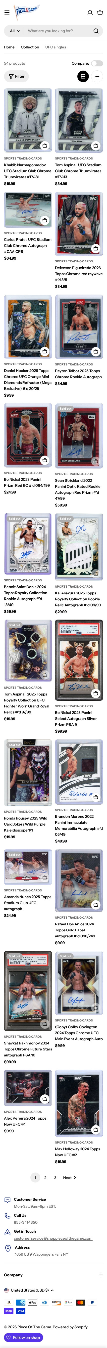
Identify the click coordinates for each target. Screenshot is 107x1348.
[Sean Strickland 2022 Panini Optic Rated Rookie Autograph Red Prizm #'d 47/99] (79, 436)
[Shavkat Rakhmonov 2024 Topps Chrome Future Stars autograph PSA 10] (28, 991)
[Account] (90, 12)
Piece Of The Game (34, 1327)
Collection (30, 47)
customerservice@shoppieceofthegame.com (53, 1238)
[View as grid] (83, 76)
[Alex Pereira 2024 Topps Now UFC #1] (28, 1088)
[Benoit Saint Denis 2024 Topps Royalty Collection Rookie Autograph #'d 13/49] (28, 544)
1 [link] (35, 1177)
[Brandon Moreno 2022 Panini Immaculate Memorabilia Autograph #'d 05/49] (79, 772)
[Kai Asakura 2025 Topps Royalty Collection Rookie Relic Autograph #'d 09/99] (79, 547)
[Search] (96, 31)
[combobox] (53, 31)
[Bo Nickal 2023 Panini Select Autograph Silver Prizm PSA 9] (79, 660)
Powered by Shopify (70, 1327)
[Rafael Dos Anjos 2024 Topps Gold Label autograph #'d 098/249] (79, 880)
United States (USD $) (30, 1290)
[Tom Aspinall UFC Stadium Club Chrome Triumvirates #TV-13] (79, 120)
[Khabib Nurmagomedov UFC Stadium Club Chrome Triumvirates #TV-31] (28, 120)
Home (9, 47)
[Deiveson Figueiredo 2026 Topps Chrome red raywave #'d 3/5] (79, 224)
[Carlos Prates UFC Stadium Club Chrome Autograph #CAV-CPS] (28, 210)
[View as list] (97, 76)
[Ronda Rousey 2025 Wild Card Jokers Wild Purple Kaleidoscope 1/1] (28, 772)
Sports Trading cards (23, 158)
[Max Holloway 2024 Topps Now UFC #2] (79, 1103)
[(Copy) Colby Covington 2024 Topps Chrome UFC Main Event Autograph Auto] (79, 983)
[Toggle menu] (7, 12)
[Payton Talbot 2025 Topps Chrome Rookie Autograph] (79, 327)
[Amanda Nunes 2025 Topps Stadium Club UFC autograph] (28, 867)
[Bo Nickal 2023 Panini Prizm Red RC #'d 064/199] (28, 435)
